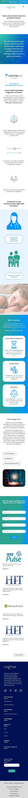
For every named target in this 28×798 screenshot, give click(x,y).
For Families (8, 710)
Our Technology (9, 453)
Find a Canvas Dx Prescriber (10, 714)
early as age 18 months (12, 352)
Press (5, 729)
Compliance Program (14, 795)
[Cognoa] (10, 7)
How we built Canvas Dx (11, 463)
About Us (7, 724)
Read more (6, 569)
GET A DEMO (23, 1)
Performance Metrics (9, 704)
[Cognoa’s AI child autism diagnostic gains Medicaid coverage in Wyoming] (14, 606)
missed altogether (14, 404)
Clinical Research (8, 701)
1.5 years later (19, 399)
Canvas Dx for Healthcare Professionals (14, 239)
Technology (8, 719)
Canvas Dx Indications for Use (14, 787)
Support (6, 741)
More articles (18, 654)
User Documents (14, 791)
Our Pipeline (8, 458)
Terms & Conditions (14, 789)
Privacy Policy (14, 793)
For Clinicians (8, 697)
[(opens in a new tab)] (14, 556)
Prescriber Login (9, 747)
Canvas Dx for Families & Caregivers (14, 276)
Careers (6, 732)
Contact (5, 735)
